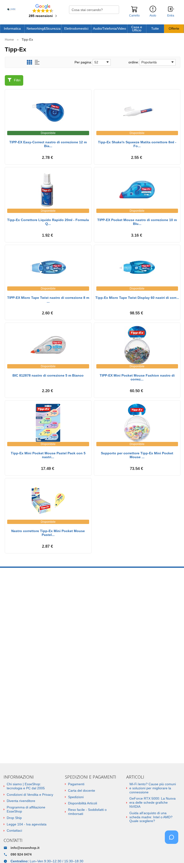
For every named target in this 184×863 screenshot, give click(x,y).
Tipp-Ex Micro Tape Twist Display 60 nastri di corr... (137, 298)
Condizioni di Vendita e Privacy (30, 794)
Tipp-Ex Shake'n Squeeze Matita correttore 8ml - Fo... (137, 144)
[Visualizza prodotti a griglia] (29, 62)
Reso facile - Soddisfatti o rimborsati (87, 812)
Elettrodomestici (76, 28)
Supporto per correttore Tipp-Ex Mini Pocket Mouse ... (137, 455)
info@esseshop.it (25, 848)
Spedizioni (76, 797)
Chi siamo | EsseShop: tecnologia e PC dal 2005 (26, 786)
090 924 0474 (21, 854)
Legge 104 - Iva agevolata (26, 824)
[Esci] (171, 9)
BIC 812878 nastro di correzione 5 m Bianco (48, 375)
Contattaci (14, 830)
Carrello (134, 15)
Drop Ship (14, 818)
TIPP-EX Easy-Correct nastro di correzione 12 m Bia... (48, 144)
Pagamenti (76, 784)
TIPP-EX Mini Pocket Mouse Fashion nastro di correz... (137, 377)
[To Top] (173, 852)
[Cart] (134, 11)
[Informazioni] (153, 9)
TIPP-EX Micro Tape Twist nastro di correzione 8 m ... (48, 300)
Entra (170, 15)
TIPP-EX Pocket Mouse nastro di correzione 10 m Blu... (137, 222)
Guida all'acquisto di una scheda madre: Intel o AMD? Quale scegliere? (150, 817)
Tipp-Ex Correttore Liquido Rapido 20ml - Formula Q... (48, 222)
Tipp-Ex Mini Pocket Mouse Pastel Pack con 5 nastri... (48, 455)
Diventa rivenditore (21, 801)
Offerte (174, 28)
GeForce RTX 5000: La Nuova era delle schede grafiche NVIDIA (152, 802)
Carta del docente (81, 790)
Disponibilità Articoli (82, 803)
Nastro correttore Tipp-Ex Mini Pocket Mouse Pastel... (48, 533)
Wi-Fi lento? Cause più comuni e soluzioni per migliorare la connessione (152, 788)
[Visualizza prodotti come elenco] (37, 62)
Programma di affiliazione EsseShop (26, 809)
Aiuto (153, 15)
